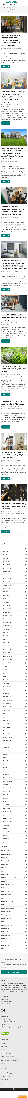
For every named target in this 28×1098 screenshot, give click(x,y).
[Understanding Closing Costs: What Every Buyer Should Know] (14, 441)
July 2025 (5, 592)
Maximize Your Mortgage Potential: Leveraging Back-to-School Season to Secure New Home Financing (13, 96)
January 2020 (6, 815)
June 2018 (6, 842)
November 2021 (7, 740)
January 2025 (6, 612)
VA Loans (5, 949)
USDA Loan (6, 945)
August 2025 (6, 588)
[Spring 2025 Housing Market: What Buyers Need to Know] (14, 355)
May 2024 (5, 639)
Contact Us (4, 1043)
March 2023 (6, 686)
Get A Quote (4, 1046)
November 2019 (7, 822)
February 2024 (7, 649)
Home (2, 11)
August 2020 (6, 791)
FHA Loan (5, 874)
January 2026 (6, 571)
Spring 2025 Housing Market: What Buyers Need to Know (13, 369)
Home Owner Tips (8, 891)
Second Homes (7, 938)
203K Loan (6, 850)
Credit (5, 867)
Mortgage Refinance (8, 915)
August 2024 (6, 629)
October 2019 (7, 825)
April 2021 (6, 764)
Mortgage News (7, 911)
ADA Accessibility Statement (9, 1060)
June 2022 (6, 717)
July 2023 (5, 673)
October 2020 (7, 784)
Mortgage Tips (6, 50)
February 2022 (7, 730)
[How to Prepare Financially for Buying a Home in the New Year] (14, 492)
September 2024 (7, 625)
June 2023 (6, 676)
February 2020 (7, 811)
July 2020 (5, 794)
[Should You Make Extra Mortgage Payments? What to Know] (14, 303)
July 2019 (5, 835)
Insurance (6, 898)
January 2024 (6, 653)
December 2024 (7, 615)
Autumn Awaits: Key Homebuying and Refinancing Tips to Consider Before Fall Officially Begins (10, 40)
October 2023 (7, 663)
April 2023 (6, 683)
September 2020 (7, 788)
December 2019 (7, 818)
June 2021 (6, 757)
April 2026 (6, 561)
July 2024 (5, 632)
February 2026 (7, 568)
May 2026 (5, 558)
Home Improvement (8, 884)
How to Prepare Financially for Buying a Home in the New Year (13, 506)
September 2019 (7, 828)
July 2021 (5, 754)
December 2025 (7, 575)
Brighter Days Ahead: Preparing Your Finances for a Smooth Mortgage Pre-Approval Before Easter (13, 264)
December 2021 (7, 737)
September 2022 (7, 707)
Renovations (6, 932)
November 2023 (7, 659)
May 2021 (5, 761)
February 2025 (7, 609)
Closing (5, 857)
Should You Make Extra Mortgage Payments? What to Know (13, 317)
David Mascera (17, 48)
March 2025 (6, 605)
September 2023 (7, 666)
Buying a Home (7, 376)
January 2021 (6, 774)
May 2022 (5, 720)
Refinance (6, 928)
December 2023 (7, 656)
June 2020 (6, 798)
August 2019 (6, 832)
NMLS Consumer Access (8, 1056)
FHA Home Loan (5, 1076)
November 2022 (7, 700)
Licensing (4, 1063)
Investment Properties (9, 905)
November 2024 (7, 619)
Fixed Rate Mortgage (7, 1073)
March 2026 (6, 565)
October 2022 (7, 703)
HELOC (5, 881)
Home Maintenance (8, 888)
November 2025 (7, 578)
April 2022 (6, 724)
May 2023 (5, 680)
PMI (4, 921)
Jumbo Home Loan (6, 1083)
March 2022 (6, 727)
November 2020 (7, 781)
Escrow (5, 871)
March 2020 (6, 808)
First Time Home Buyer (17, 376)
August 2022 (6, 710)
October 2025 (7, 582)
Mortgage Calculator (9, 908)
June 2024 (6, 636)
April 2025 (6, 602)
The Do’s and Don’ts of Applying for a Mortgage (12, 402)
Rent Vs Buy (6, 935)
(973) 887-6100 (7, 1024)
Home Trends (7, 894)
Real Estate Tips (13, 377)
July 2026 (5, 551)
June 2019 (6, 838)
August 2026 (6, 548)
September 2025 (7, 585)
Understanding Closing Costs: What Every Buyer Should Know (12, 455)
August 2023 (6, 669)
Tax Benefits (6, 942)
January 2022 (6, 734)
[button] (26, 2)
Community (6, 861)
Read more (6, 66)
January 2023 (6, 693)
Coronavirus (6, 864)
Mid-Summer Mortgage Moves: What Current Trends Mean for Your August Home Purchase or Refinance (13, 153)
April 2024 (6, 642)
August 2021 (6, 751)
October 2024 (7, 622)
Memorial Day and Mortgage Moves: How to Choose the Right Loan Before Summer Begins (12, 210)
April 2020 (6, 805)
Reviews (3, 1050)
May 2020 (5, 801)
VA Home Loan (5, 1079)
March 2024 (6, 646)
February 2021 (7, 771)
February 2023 (7, 690)
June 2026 (6, 555)
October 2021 (7, 744)
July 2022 (5, 713)
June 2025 (6, 595)
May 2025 (5, 598)
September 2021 (7, 747)
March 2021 (6, 767)
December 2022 (7, 696)
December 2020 (7, 778)
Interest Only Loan (8, 901)
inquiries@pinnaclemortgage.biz (12, 1027)
